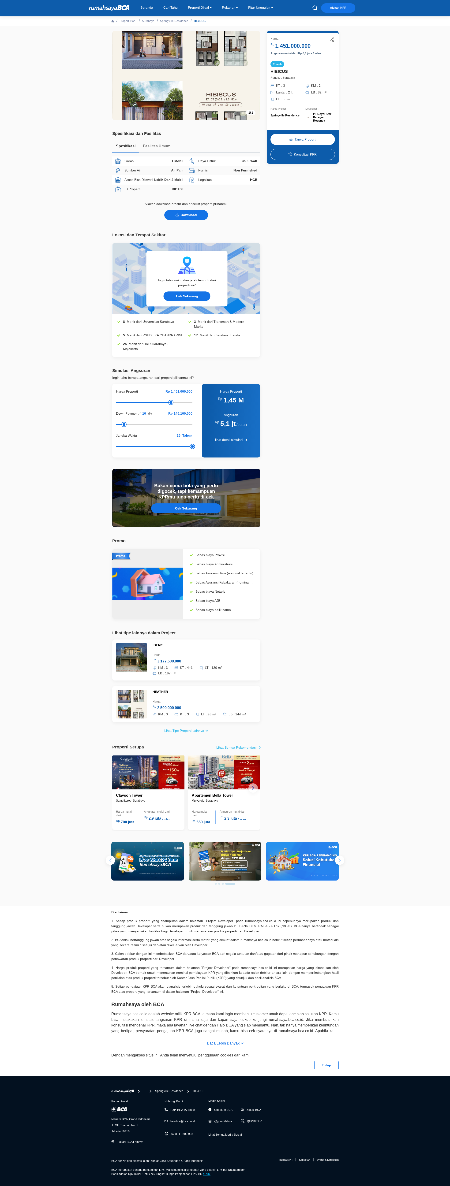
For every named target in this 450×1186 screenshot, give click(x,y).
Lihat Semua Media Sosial (225, 1134)
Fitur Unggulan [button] (259, 7)
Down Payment (127, 413)
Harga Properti (127, 391)
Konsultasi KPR (305, 154)
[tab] (125, 147)
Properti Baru (128, 21)
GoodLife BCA (223, 1110)
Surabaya (148, 21)
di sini (206, 1174)
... (144, 1091)
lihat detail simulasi (229, 440)
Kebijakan (304, 1159)
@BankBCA (254, 1121)
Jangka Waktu (126, 435)
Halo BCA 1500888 (182, 1110)
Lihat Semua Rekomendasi (236, 747)
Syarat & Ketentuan (328, 1159)
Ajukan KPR (338, 7)
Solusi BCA (254, 1110)
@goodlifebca (223, 1121)
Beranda (146, 7)
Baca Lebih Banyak (223, 1043)
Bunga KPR (285, 1159)
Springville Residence (174, 21)
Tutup (326, 1065)
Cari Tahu (170, 7)
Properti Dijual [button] (198, 7)
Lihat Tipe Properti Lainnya (184, 730)
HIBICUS (200, 21)
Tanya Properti (305, 139)
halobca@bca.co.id (182, 1121)
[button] (253, 788)
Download (189, 215)
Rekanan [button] (228, 7)
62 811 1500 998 (182, 1134)
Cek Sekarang (187, 296)
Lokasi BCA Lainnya (130, 1142)
